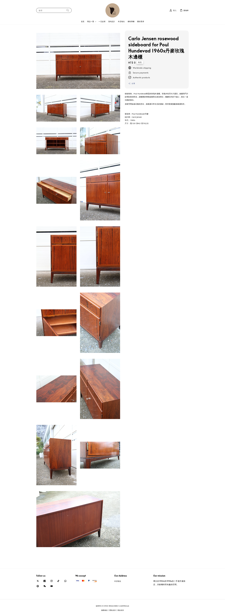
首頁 (82, 21)
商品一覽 (90, 21)
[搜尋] (67, 10)
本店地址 (121, 21)
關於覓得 (140, 21)
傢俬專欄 (131, 21)
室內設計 (111, 21)
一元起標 (102, 21)
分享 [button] (133, 83)
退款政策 (120, 610)
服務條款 (104, 610)
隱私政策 (112, 610)
